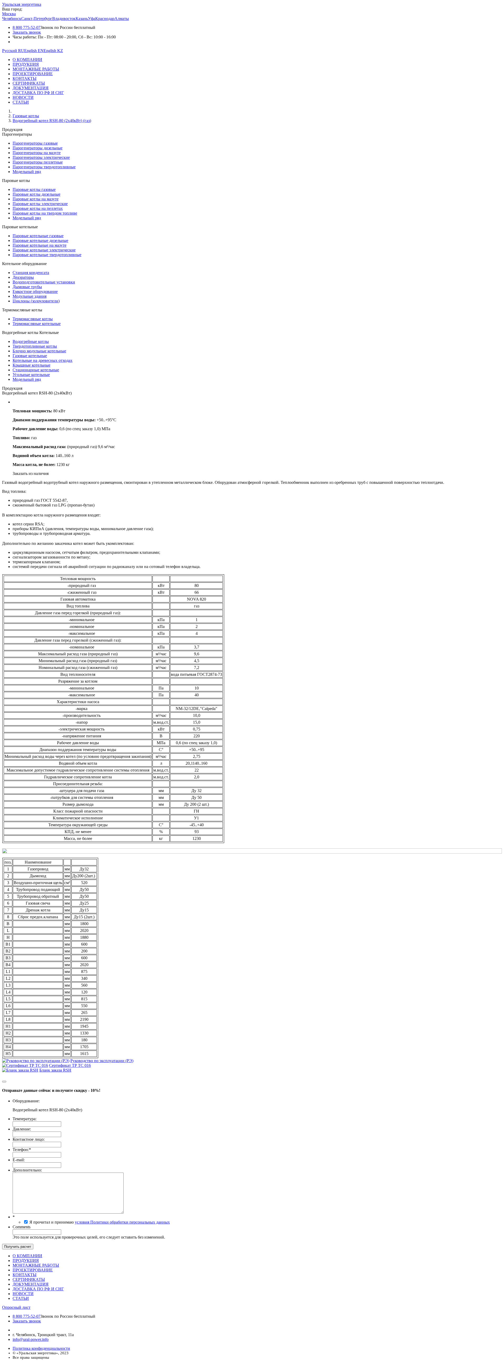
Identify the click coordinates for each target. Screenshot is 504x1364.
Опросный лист (16, 1307)
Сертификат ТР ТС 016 (70, 1065)
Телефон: (22, 1149)
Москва (9, 14)
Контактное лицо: (29, 1139)
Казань (82, 18)
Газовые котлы (26, 116)
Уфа (91, 18)
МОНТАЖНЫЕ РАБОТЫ (36, 69)
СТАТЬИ (21, 102)
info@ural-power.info (31, 1339)
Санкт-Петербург (36, 18)
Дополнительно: (27, 1170)
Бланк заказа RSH (55, 1070)
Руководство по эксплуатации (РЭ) (101, 1060)
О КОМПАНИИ (27, 59)
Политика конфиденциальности (41, 1348)
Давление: (22, 1129)
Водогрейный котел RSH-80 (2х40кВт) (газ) (52, 120)
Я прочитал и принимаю (99, 1222)
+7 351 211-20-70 (28, 1330)
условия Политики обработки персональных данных (122, 1222)
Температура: (24, 1119)
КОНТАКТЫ (24, 78)
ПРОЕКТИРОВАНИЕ (33, 74)
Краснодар (104, 18)
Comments (21, 1227)
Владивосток (64, 18)
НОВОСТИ (23, 97)
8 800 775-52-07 (26, 27)
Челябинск (11, 18)
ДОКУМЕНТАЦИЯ (31, 88)
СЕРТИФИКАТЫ (29, 83)
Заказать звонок (27, 32)
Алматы (121, 18)
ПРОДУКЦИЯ (26, 64)
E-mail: (19, 1160)
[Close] (4, 1081)
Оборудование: (26, 1101)
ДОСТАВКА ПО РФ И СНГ (38, 92)
